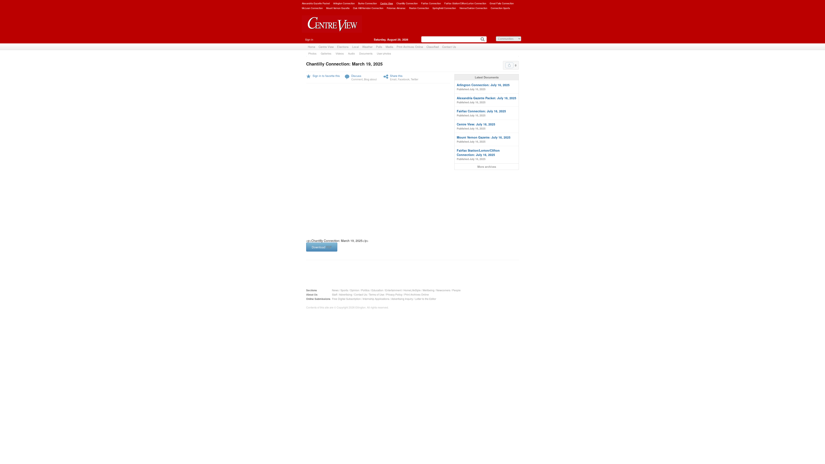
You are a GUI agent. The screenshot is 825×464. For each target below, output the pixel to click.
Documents (366, 53)
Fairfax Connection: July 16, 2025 (481, 113)
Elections (343, 47)
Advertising (345, 294)
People (456, 290)
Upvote (509, 65)
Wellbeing (428, 290)
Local (355, 47)
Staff (334, 294)
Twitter (414, 79)
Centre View (386, 3)
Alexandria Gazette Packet (316, 3)
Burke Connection (367, 3)
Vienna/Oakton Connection (473, 8)
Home (311, 47)
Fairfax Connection (431, 3)
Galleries (326, 53)
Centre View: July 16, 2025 (476, 126)
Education (377, 290)
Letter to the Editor (425, 299)
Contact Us (449, 47)
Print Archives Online (410, 47)
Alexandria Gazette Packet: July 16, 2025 (486, 100)
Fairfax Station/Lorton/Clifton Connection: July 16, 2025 (478, 154)
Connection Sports (500, 8)
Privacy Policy (394, 294)
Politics (365, 290)
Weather (367, 47)
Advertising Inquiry (402, 299)
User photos (384, 53)
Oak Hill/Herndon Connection (368, 8)
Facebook (403, 79)
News (335, 290)
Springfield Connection (444, 8)
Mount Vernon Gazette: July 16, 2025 (483, 139)
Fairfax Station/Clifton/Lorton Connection (465, 3)
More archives (486, 167)
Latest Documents (487, 77)
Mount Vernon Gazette (338, 8)
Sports (344, 290)
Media (389, 47)
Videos (340, 53)
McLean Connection (312, 8)
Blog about (370, 79)
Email (393, 79)
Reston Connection (419, 8)
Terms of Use (376, 294)
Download (322, 247)
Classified (432, 47)
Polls (379, 47)
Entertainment (393, 290)
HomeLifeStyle (412, 290)
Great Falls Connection (502, 3)
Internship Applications (376, 299)
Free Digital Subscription (346, 299)
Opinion (354, 290)
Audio (351, 53)
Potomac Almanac (396, 8)
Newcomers (443, 290)
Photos (312, 53)
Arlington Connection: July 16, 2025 (483, 87)
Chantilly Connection (407, 3)
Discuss (356, 76)
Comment (357, 79)
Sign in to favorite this (326, 76)
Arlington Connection (344, 3)
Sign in (309, 39)
